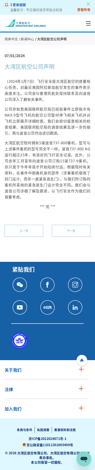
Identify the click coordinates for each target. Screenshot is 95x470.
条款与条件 (24, 429)
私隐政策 (43, 429)
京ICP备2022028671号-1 (47, 438)
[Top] (82, 360)
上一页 (24, 231)
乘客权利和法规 (65, 429)
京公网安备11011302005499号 (50, 444)
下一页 (71, 231)
